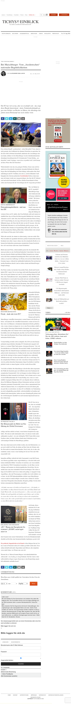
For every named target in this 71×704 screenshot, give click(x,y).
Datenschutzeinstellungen (55, 695)
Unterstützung (9, 15)
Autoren (3, 15)
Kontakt (15, 695)
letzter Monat (63, 251)
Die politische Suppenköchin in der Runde (12, 543)
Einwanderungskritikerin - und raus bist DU (13, 208)
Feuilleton (47, 33)
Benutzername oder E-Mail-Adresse (12, 645)
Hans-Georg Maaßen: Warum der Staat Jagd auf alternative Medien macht (61, 361)
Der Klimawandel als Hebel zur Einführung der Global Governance (13, 425)
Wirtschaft (55, 33)
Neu (62, 245)
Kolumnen (15, 33)
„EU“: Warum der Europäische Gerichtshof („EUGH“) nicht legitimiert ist (13, 529)
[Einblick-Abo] (57, 169)
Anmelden (53, 14)
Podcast (21, 15)
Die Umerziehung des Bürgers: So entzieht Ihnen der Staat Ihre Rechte (61, 370)
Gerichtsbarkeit (24, 176)
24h (47, 251)
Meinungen (34, 33)
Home (9, 695)
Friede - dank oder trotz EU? (11, 314)
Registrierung (15, 642)
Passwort (4, 651)
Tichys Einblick (6, 33)
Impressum (34, 695)
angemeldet (11, 621)
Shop (26, 15)
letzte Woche (54, 251)
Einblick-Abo (31, 15)
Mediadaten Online (35, 697)
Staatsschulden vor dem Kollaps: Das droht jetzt (60, 343)
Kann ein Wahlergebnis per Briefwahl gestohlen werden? (61, 301)
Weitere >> (49, 308)
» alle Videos (67, 312)
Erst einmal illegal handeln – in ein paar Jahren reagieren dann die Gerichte (61, 352)
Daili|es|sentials (24, 33)
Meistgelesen (52, 245)
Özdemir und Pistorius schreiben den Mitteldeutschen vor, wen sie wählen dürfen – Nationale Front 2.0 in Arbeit (61, 259)
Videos (41, 33)
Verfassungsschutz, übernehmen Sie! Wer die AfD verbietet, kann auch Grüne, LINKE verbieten (56, 336)
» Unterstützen (64, 14)
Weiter (33, 583)
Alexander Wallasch (17, 73)
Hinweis (18, 617)
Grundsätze (16, 15)
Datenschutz (42, 695)
